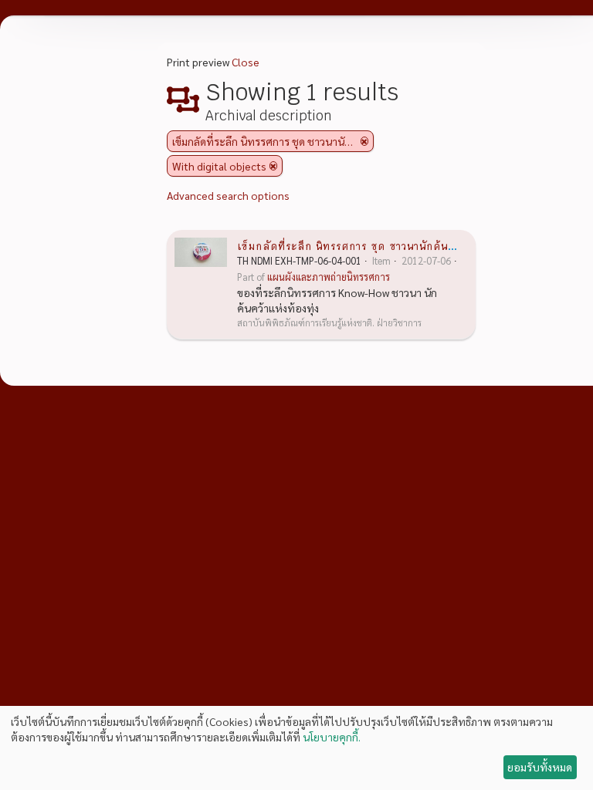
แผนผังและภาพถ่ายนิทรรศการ (328, 277)
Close (245, 62)
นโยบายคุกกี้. (332, 737)
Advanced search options (228, 195)
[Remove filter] (364, 141)
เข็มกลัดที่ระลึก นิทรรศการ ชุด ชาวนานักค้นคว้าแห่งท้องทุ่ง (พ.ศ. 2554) (410, 245)
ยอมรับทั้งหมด (539, 767)
